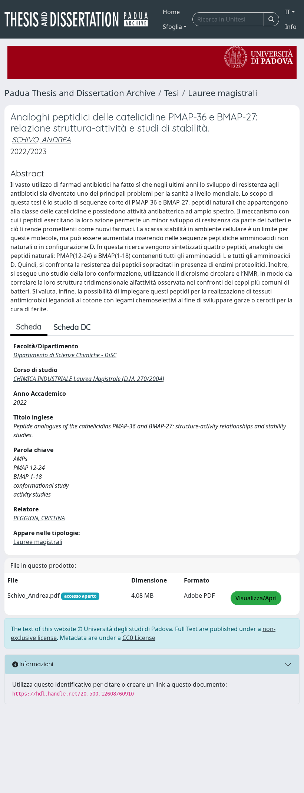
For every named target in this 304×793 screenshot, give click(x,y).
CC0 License (138, 638)
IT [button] (287, 12)
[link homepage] (79, 19)
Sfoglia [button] (172, 27)
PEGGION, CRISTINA (39, 518)
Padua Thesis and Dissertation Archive (79, 93)
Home (171, 12)
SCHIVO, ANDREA (41, 139)
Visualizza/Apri (256, 598)
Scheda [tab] (29, 326)
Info (291, 27)
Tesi (171, 93)
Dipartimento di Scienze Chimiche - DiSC (64, 355)
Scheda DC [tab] (72, 327)
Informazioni (35, 664)
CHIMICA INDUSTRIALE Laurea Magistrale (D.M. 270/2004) (88, 379)
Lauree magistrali (222, 93)
